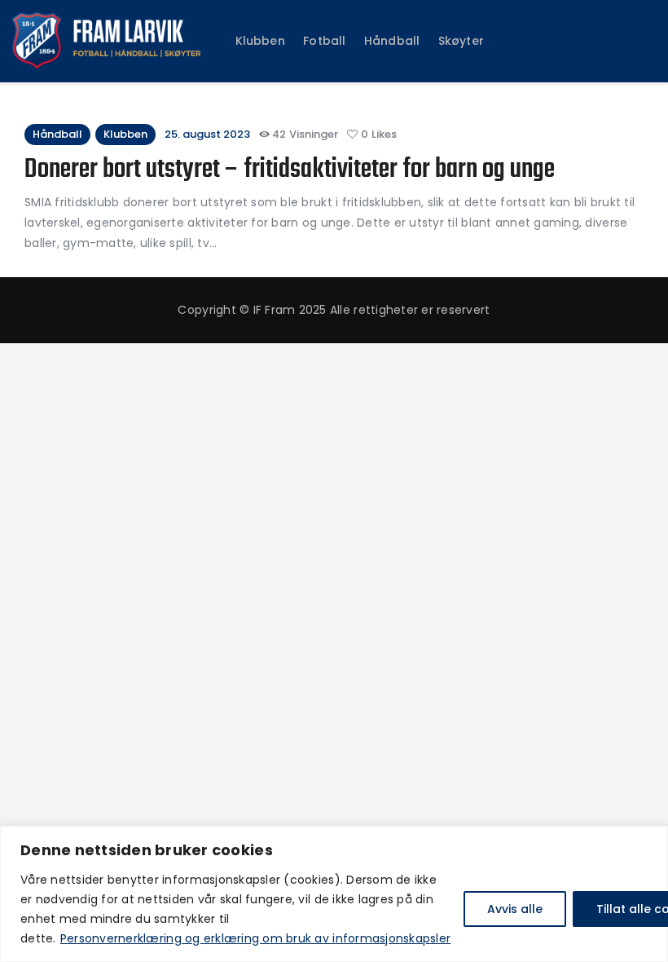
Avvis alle (515, 909)
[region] (334, 894)
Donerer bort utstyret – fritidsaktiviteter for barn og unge (289, 171)
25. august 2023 (207, 134)
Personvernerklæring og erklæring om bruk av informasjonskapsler (255, 938)
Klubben (125, 134)
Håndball (57, 134)
